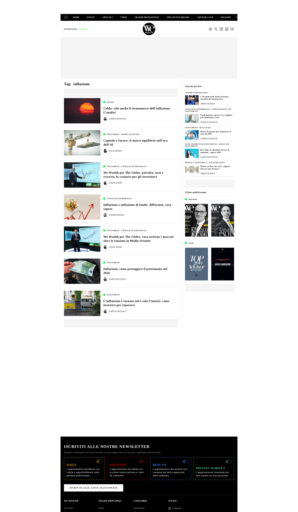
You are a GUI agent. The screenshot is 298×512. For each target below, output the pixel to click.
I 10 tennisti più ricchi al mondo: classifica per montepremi (214, 98)
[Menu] (66, 17)
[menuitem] (70, 29)
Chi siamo (68, 508)
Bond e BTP (224, 144)
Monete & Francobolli (196, 162)
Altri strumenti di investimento (201, 144)
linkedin (227, 29)
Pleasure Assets (217, 162)
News (101, 508)
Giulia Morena (115, 150)
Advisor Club (205, 17)
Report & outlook (130, 134)
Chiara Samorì (115, 182)
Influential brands (178, 17)
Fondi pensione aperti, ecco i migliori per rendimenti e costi (216, 116)
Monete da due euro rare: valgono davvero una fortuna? (215, 167)
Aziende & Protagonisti (196, 93)
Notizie (110, 102)
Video (123, 17)
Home (76, 17)
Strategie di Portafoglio (134, 166)
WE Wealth (149, 29)
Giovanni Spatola (116, 215)
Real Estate (205, 128)
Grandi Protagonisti (147, 17)
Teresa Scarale (207, 103)
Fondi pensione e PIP (221, 109)
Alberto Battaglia (117, 118)
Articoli (107, 17)
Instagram (221, 29)
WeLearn (226, 17)
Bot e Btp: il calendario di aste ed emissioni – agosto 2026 (214, 151)
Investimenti (113, 134)
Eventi (91, 17)
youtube (232, 29)
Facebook (210, 29)
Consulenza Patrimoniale (119, 198)
